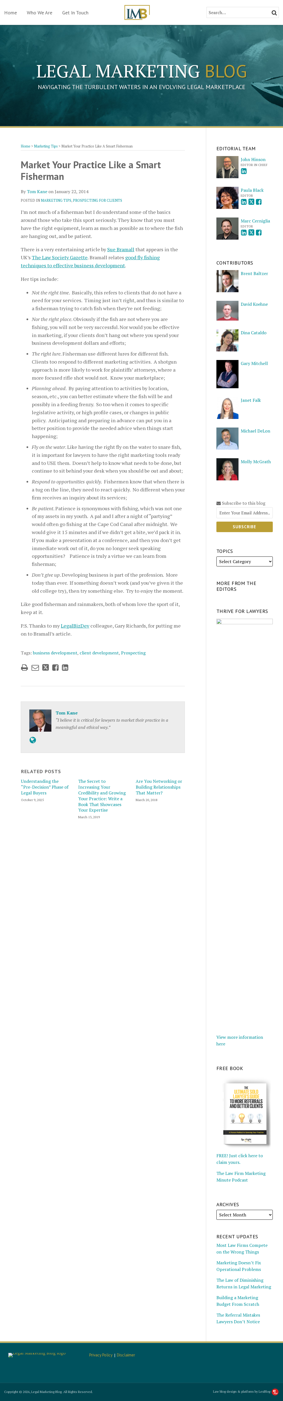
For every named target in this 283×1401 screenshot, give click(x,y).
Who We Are (39, 12)
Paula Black (252, 190)
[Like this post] (55, 667)
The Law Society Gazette (60, 257)
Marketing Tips (46, 146)
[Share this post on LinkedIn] (65, 667)
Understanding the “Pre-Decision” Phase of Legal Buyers (45, 787)
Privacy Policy (100, 1355)
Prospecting (133, 653)
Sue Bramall (120, 249)
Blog (141, 70)
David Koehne (254, 304)
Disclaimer (126, 1355)
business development (55, 653)
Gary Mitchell (254, 363)
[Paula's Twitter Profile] (251, 202)
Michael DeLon (255, 431)
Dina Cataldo (253, 333)
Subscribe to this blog (243, 503)
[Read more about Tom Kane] (33, 740)
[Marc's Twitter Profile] (251, 232)
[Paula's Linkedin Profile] (244, 202)
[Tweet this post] (45, 667)
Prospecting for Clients (97, 200)
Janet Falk (251, 400)
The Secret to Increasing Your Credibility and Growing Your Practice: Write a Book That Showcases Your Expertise (102, 795)
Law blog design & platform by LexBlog (242, 1391)
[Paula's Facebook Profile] (259, 202)
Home (10, 12)
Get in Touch (75, 12)
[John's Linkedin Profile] (244, 171)
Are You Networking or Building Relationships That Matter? (159, 787)
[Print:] (24, 667)
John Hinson (253, 159)
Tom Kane (37, 191)
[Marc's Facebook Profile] (259, 232)
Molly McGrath (256, 462)
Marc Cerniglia (255, 221)
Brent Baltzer (254, 273)
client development (99, 653)
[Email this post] (35, 667)
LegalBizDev (75, 625)
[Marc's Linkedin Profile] (244, 232)
